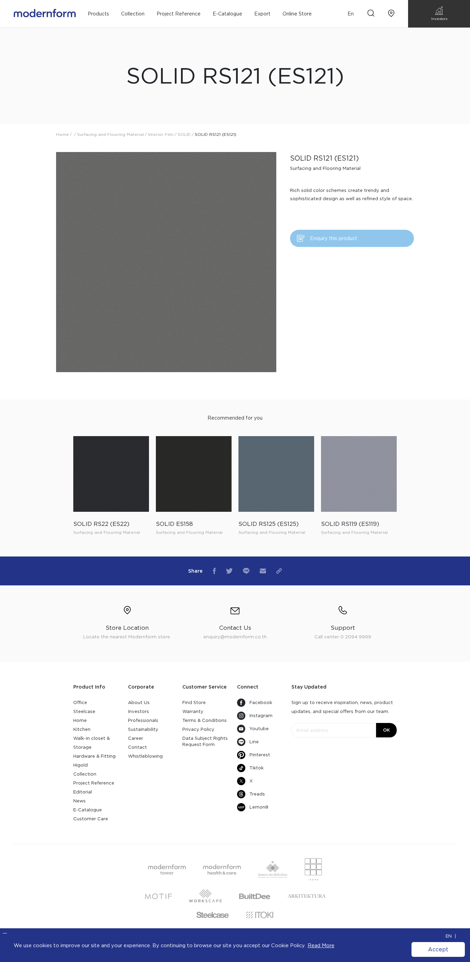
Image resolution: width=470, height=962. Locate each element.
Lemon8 (258, 807)
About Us (139, 702)
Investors (138, 711)
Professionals (143, 720)
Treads (257, 794)
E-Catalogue (227, 14)
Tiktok (256, 767)
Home (80, 720)
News (79, 800)
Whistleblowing (145, 756)
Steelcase (84, 711)
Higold (80, 765)
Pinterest (259, 754)
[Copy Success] (279, 571)
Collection (84, 774)
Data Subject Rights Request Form (205, 741)
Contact (137, 747)
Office (80, 702)
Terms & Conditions (204, 720)
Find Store (194, 702)
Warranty (192, 711)
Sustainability (143, 729)
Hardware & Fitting (94, 756)
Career (135, 738)
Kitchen (81, 729)
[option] (166, 262)
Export (262, 14)
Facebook (260, 702)
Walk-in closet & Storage (91, 743)
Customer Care (90, 818)
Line (254, 741)
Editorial (82, 792)
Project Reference (179, 14)
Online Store (297, 14)
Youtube (259, 728)
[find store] (391, 14)
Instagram (261, 715)
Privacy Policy (198, 729)
